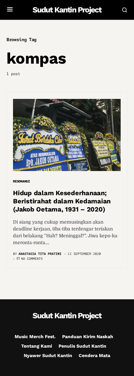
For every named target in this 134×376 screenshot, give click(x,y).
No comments (32, 259)
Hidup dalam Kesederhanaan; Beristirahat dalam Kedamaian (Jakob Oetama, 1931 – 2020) (62, 201)
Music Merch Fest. (35, 336)
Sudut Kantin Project (67, 9)
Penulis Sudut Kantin (82, 346)
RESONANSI (21, 181)
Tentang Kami (36, 346)
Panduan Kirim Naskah (87, 336)
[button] (10, 10)
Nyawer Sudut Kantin (48, 355)
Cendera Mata (94, 355)
